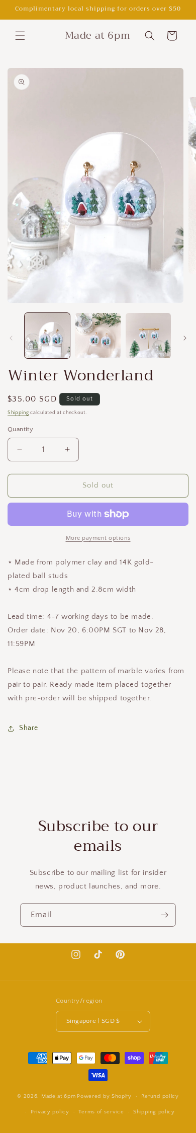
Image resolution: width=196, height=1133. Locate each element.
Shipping (18, 413)
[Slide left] (11, 338)
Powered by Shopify (104, 1096)
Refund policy (160, 1096)
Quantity (20, 429)
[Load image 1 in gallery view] (47, 335)
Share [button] (28, 728)
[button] (20, 36)
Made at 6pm (58, 1096)
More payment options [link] (98, 538)
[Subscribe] (164, 915)
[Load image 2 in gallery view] (97, 335)
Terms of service (101, 1112)
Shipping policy (154, 1112)
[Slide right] (185, 338)
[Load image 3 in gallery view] (148, 335)
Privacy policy (50, 1112)
